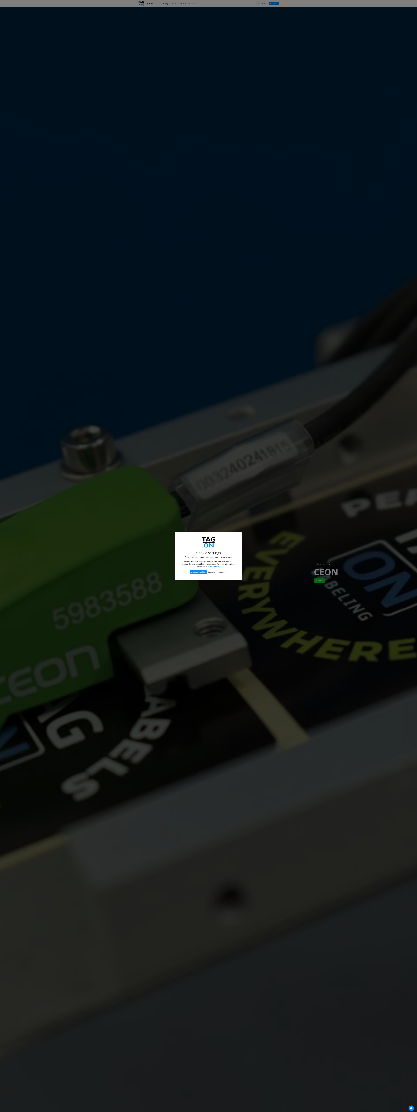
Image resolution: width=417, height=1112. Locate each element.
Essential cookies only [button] (217, 572)
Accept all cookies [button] (198, 572)
